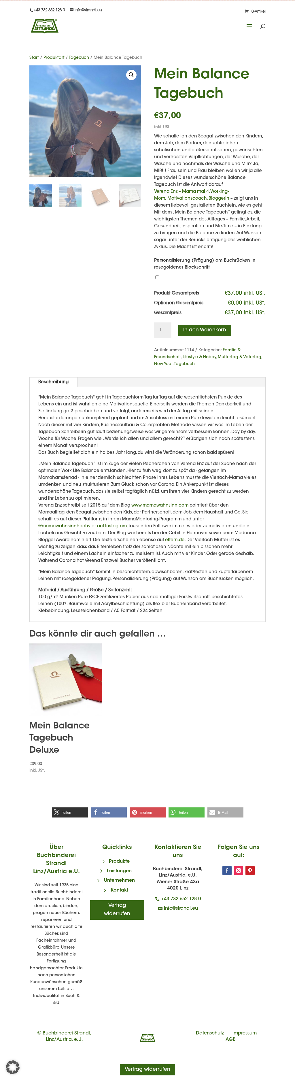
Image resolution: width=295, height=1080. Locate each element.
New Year (163, 364)
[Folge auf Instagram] (238, 870)
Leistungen (119, 871)
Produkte (119, 861)
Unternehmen (119, 880)
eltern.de (175, 540)
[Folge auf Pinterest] (250, 870)
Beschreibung (53, 382)
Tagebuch (79, 58)
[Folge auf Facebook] (227, 870)
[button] (131, 75)
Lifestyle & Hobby (199, 357)
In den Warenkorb (204, 330)
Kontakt (119, 890)
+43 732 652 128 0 (181, 899)
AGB (231, 1039)
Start (34, 58)
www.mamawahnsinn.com (159, 505)
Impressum (244, 1033)
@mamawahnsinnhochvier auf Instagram (82, 526)
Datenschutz (210, 1033)
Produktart (54, 58)
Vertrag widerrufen (117, 909)
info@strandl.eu (181, 908)
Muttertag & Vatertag (239, 357)
